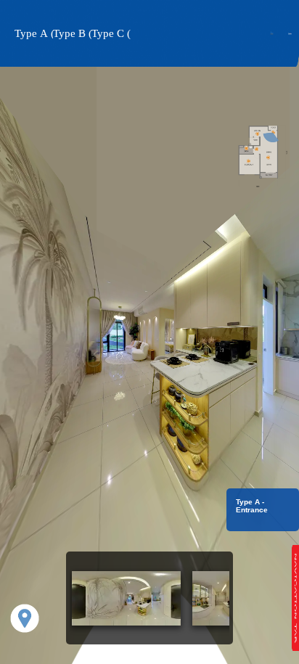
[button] (34, 34)
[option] (126, 598)
